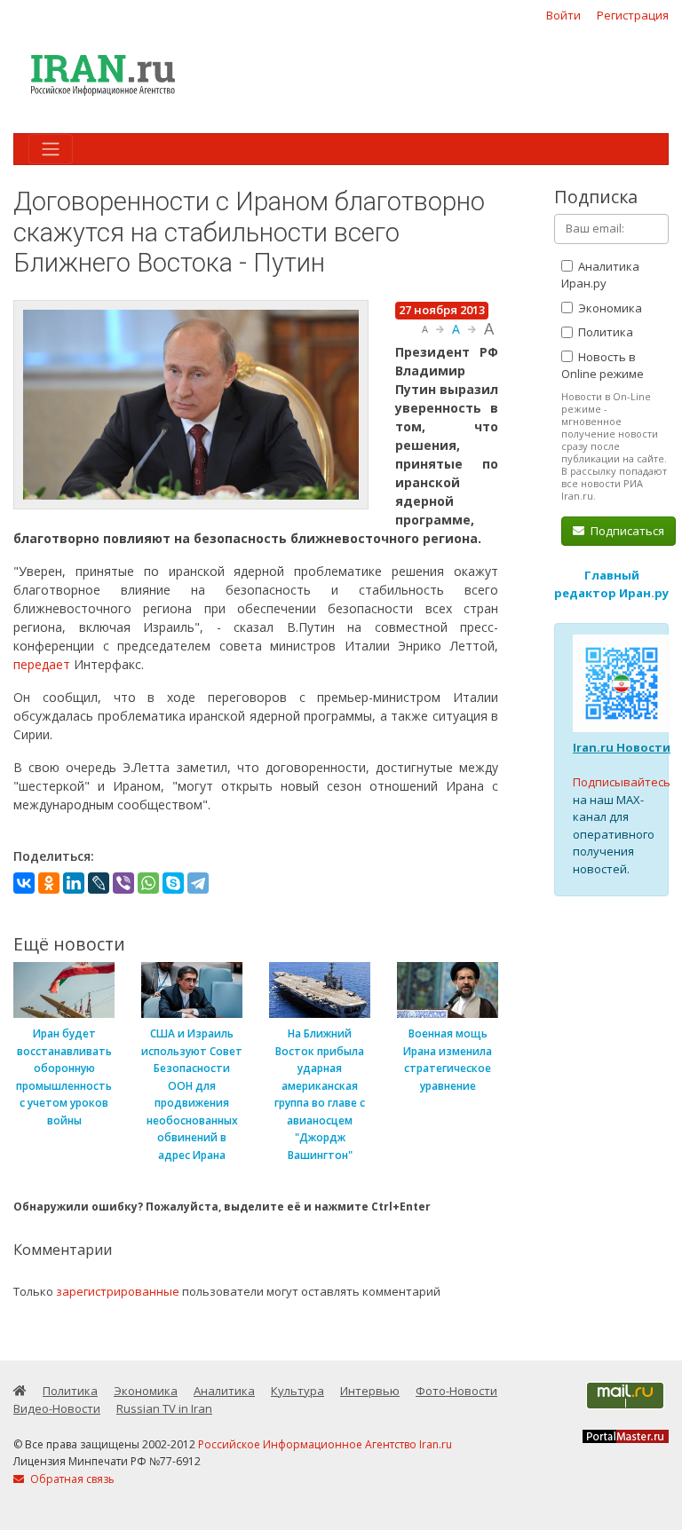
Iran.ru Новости (621, 747)
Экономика (608, 308)
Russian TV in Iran (164, 1408)
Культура (297, 1391)
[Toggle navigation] (50, 149)
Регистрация (633, 15)
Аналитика (224, 1391)
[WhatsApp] (148, 883)
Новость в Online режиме (602, 365)
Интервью (370, 1391)
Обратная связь (71, 1479)
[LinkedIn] (73, 883)
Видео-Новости (56, 1408)
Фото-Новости (456, 1391)
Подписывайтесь (621, 782)
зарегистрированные (117, 1291)
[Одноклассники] (48, 883)
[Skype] (173, 883)
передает (43, 664)
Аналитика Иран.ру (600, 275)
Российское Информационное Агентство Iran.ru (325, 1444)
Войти (563, 15)
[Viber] (123, 883)
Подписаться (626, 531)
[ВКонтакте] (24, 883)
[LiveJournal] (98, 883)
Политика (604, 332)
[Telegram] (198, 883)
